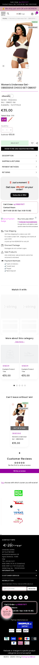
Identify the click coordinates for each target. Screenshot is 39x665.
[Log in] (32, 14)
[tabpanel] (10, 363)
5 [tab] (25, 385)
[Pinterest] (15, 597)
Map (3, 559)
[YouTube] (21, 597)
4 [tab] (22, 385)
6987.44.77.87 (11, 566)
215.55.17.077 (10, 561)
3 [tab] (19, 385)
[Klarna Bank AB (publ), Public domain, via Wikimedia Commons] (9, 220)
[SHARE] (36, 143)
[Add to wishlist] (32, 143)
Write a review (19, 471)
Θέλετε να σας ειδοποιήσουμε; (19, 149)
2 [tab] (16, 385)
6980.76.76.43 (11, 564)
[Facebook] (4, 597)
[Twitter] (26, 597)
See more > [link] (20, 342)
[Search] (8, 13)
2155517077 (25, 2)
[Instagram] (10, 597)
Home (5, 18)
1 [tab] (14, 385)
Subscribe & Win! (19, 195)
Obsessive (12, 100)
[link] (10, 326)
